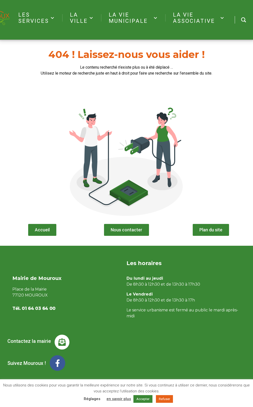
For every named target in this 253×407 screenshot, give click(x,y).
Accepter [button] (142, 399)
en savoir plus (118, 399)
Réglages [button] (92, 399)
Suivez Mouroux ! (26, 363)
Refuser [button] (164, 399)
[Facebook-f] (57, 363)
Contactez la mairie (29, 341)
